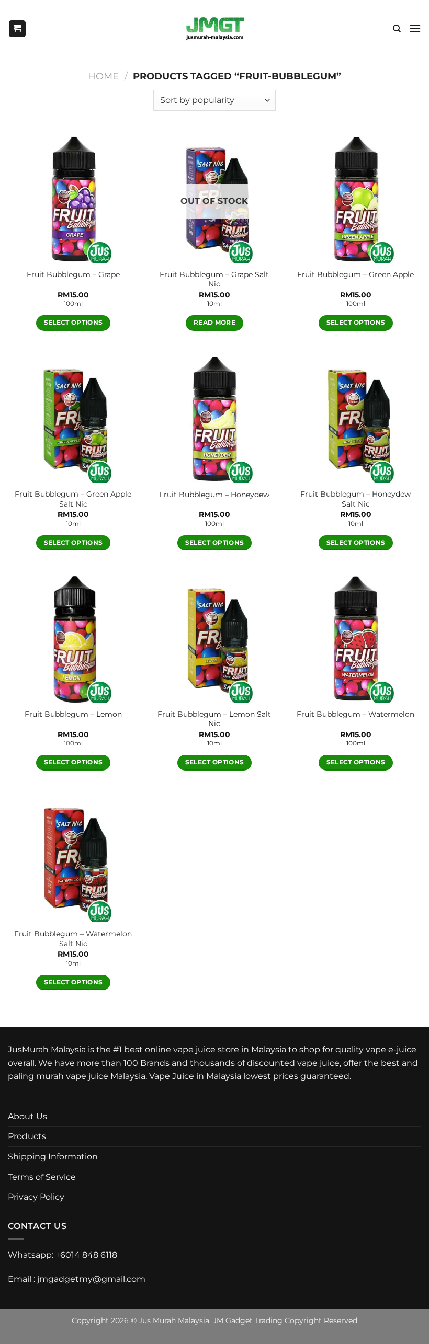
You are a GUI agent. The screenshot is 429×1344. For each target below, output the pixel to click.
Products (27, 1136)
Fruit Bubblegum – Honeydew (214, 494)
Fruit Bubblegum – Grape (73, 274)
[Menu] (415, 28)
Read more (214, 322)
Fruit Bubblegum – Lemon (73, 714)
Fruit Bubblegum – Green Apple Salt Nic (73, 499)
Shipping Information (53, 1157)
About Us (27, 1116)
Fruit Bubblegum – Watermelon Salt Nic (73, 938)
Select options (73, 322)
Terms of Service (42, 1177)
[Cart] (17, 29)
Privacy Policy (36, 1197)
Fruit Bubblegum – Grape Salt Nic (214, 279)
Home (103, 76)
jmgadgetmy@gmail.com (91, 1279)
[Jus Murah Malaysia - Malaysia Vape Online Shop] (214, 28)
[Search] (397, 29)
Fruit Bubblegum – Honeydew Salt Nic (355, 499)
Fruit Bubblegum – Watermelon (355, 714)
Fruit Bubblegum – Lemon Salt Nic (214, 719)
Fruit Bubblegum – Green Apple (355, 274)
